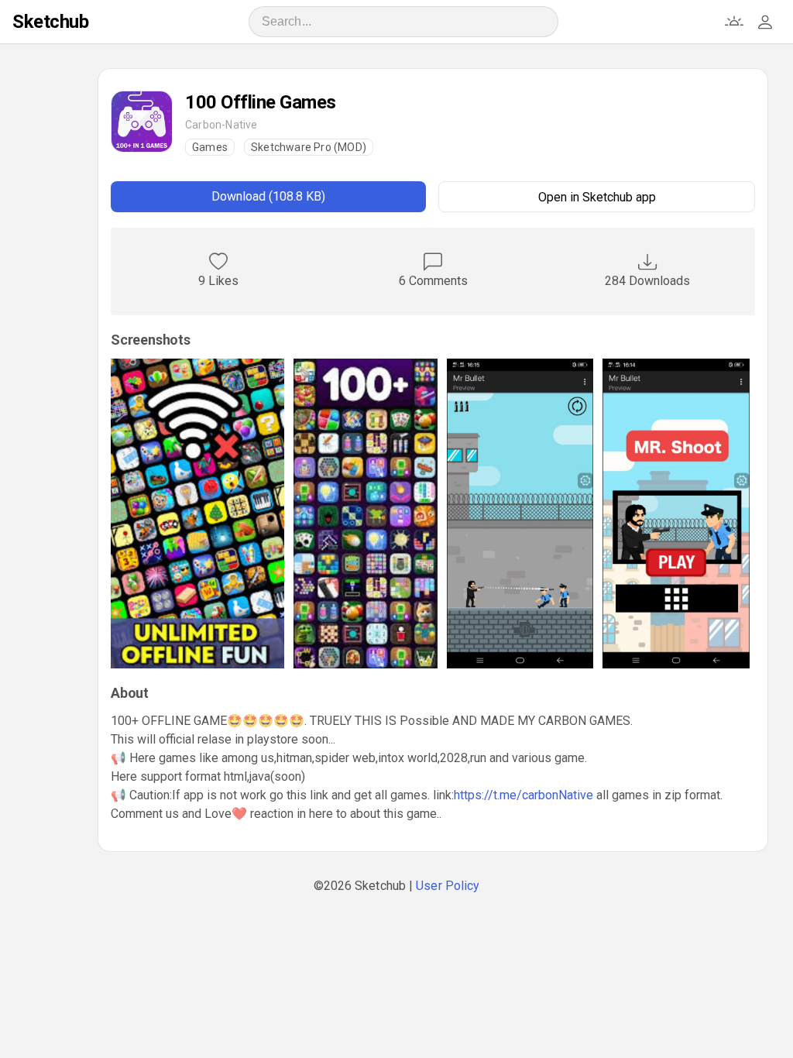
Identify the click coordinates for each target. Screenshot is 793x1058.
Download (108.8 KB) (268, 196)
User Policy (447, 885)
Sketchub (50, 22)
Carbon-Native (221, 125)
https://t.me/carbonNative (523, 795)
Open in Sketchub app (597, 197)
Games (210, 147)
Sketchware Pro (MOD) (308, 147)
